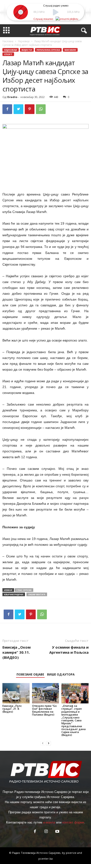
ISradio (12, 97)
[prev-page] (42, 743)
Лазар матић (36, 594)
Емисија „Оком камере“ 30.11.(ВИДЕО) (16, 652)
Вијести (27, 49)
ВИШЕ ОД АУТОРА (60, 674)
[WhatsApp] (41, 109)
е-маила (49, 822)
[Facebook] (7, 109)
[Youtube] (57, 832)
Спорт (8, 54)
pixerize (71, 853)
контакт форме (73, 822)
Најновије (24, 41)
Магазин (70, 49)
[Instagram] (46, 832)
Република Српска (48, 49)
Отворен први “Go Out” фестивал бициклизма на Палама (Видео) (44, 710)
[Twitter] (18, 109)
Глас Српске (24, 590)
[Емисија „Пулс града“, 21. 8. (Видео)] (16, 693)
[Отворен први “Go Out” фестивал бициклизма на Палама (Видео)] (45, 693)
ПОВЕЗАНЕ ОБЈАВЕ (30, 674)
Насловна (7, 41)
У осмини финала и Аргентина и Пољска (69, 650)
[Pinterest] (29, 109)
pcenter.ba (45, 858)
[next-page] (48, 743)
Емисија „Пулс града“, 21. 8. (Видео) (12, 708)
